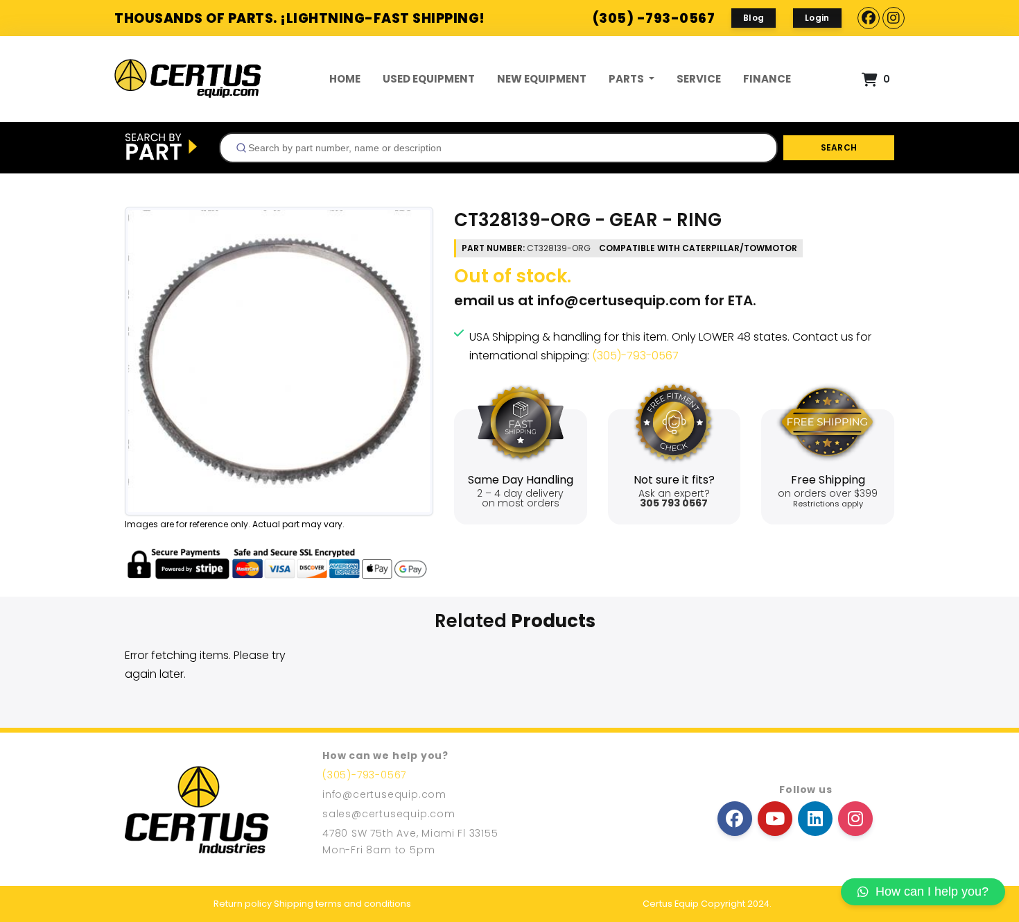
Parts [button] (627, 78)
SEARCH (839, 147)
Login (817, 18)
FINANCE (767, 78)
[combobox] (498, 148)
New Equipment (541, 78)
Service (699, 78)
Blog (753, 18)
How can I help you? (932, 891)
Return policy (243, 904)
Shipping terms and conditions (342, 904)
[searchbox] (504, 148)
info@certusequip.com (619, 300)
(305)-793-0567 (635, 356)
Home (344, 78)
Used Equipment (429, 78)
